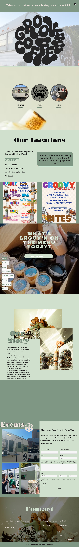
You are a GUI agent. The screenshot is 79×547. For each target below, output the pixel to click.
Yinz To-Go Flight (7, 275)
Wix (52, 544)
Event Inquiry (6, 284)
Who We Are (6, 271)
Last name (64, 449)
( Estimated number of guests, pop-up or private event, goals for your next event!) (59, 462)
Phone (62, 455)
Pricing (4, 280)
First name (46, 449)
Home (4, 258)
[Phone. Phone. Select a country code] (62, 458)
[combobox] (49, 476)
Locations (5, 263)
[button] (75, 3)
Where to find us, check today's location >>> (38, 5)
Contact (4, 288)
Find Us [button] (10, 176)
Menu (4, 267)
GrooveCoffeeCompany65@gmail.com (17, 521)
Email (43, 455)
